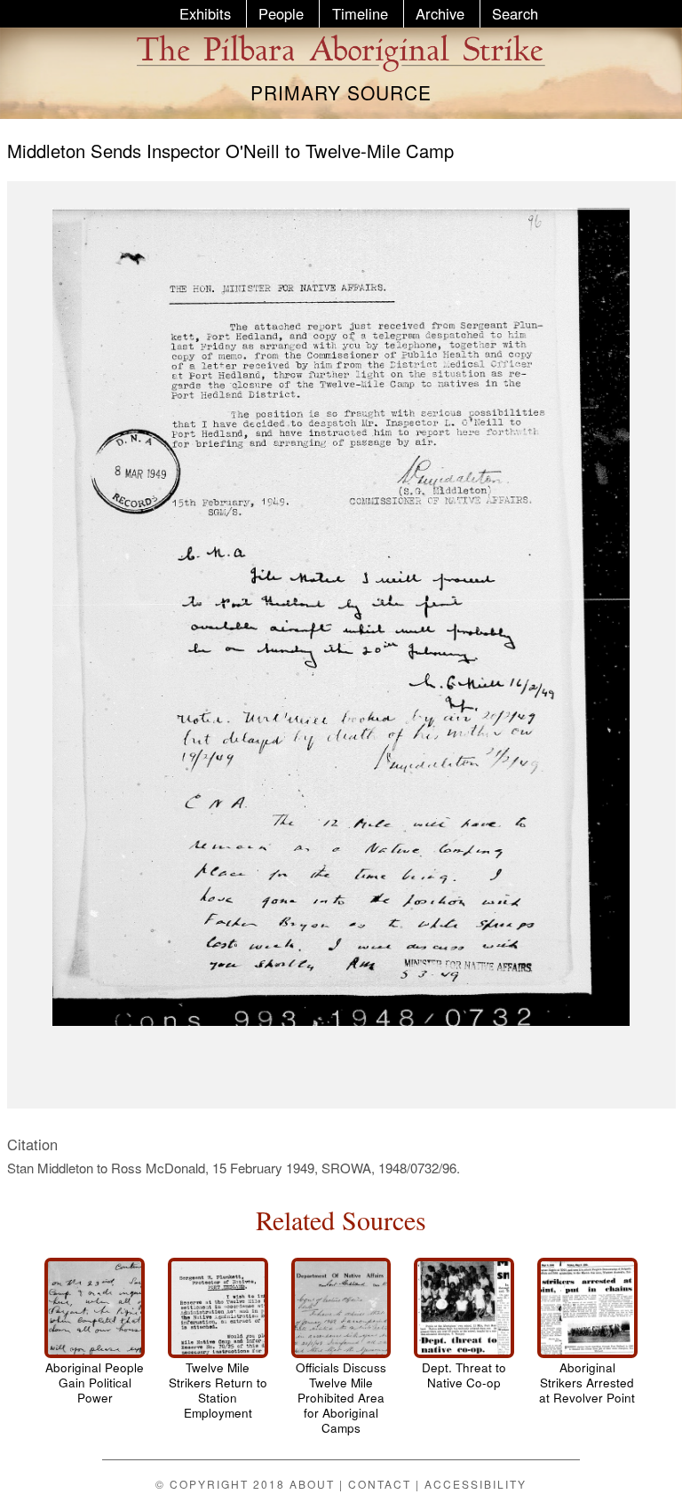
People (281, 13)
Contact (379, 1483)
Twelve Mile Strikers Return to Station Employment (218, 1390)
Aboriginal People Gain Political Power (94, 1382)
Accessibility (475, 1483)
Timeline (360, 13)
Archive (440, 13)
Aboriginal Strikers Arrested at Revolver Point (587, 1382)
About (312, 1483)
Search (515, 13)
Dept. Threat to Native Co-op (464, 1375)
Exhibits (205, 13)
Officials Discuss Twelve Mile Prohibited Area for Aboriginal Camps (341, 1397)
